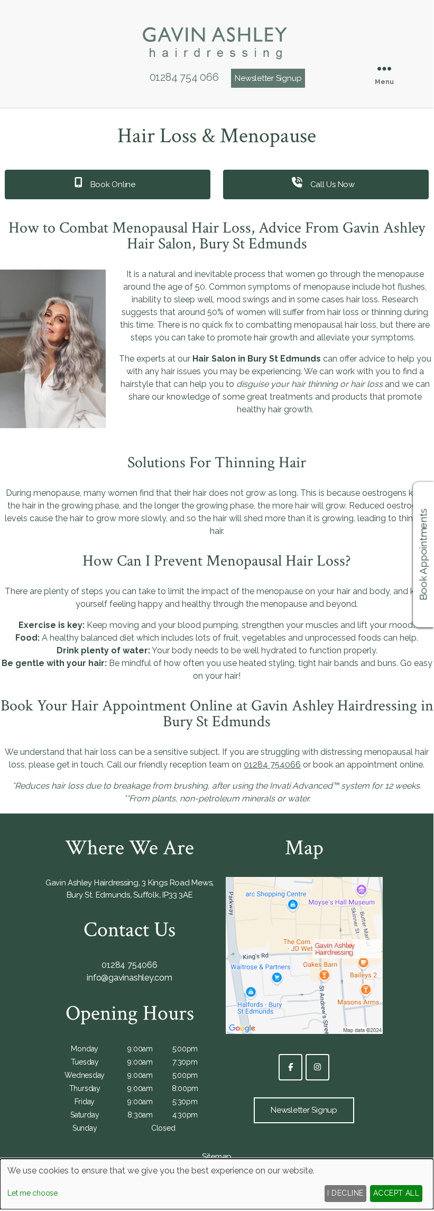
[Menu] (384, 68)
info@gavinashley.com (129, 978)
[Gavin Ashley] (216, 62)
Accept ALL (396, 1193)
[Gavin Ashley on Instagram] (317, 1067)
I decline (345, 1193)
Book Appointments (423, 554)
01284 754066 (272, 765)
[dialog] (216, 1184)
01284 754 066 (184, 77)
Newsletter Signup (268, 78)
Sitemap (217, 1156)
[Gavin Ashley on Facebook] (290, 1067)
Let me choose (32, 1193)
